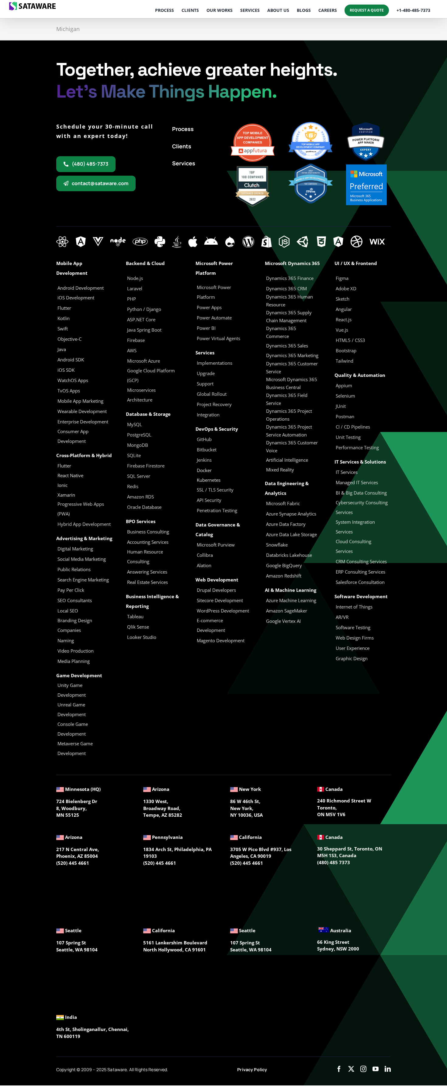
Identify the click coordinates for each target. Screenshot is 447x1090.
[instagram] (363, 1069)
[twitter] (351, 1069)
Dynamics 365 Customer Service (292, 367)
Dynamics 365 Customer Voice (292, 447)
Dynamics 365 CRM (286, 288)
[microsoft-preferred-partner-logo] (366, 167)
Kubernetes (208, 480)
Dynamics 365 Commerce (281, 332)
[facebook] (339, 1069)
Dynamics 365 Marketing (292, 355)
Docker (204, 470)
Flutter (64, 466)
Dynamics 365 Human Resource (289, 301)
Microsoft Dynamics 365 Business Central (291, 383)
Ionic (62, 485)
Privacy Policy (252, 1069)
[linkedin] (388, 1069)
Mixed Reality (280, 470)
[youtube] (375, 1069)
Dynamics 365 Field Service (286, 399)
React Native (70, 475)
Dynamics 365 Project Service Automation (289, 431)
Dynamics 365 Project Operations (289, 415)
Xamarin (66, 495)
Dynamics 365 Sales (287, 346)
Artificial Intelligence (287, 460)
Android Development (80, 288)
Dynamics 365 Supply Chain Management (289, 316)
